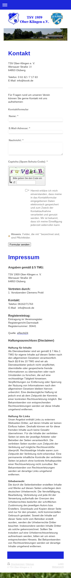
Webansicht (58, 567)
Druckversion (18, 564)
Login (61, 564)
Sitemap (30, 564)
